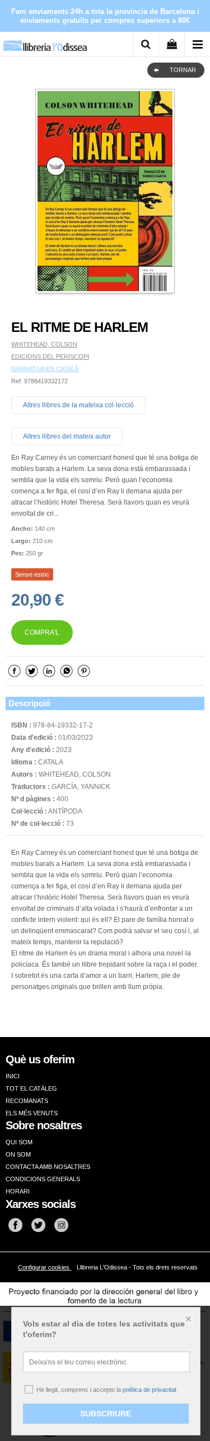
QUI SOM (19, 1142)
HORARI (18, 1191)
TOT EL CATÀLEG (31, 1088)
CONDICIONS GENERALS (43, 1179)
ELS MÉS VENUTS (32, 1113)
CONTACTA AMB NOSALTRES (48, 1166)
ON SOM (18, 1154)
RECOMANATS (27, 1100)
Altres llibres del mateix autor (67, 436)
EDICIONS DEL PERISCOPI (50, 356)
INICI (13, 1076)
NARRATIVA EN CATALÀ (44, 368)
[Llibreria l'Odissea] (45, 42)
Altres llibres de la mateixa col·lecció (78, 405)
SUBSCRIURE (105, 1413)
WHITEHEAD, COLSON (44, 344)
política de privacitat (149, 1389)
